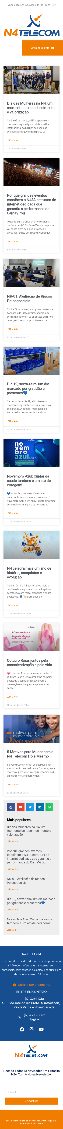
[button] (11, 48)
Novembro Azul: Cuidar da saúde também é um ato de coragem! (29, 480)
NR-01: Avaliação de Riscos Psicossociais (29, 298)
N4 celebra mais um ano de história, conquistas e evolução (29, 572)
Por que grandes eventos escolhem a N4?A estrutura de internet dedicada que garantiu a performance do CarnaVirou (31, 204)
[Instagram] (31, 1029)
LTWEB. (40, 1123)
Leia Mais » (12, 140)
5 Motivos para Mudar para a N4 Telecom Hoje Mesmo (30, 754)
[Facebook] (22, 1029)
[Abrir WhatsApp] (54, 1120)
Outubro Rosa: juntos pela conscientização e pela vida (29, 662)
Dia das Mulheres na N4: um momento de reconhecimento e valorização (31, 107)
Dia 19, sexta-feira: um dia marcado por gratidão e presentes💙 (28, 388)
